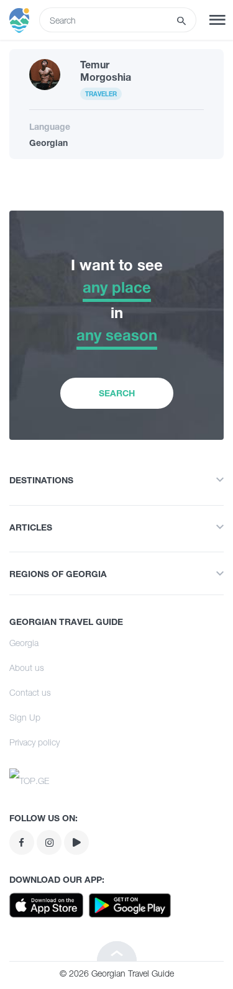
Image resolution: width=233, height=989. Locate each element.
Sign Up (24, 717)
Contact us (30, 692)
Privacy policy (34, 742)
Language (49, 126)
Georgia (24, 642)
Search (117, 393)
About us (26, 667)
